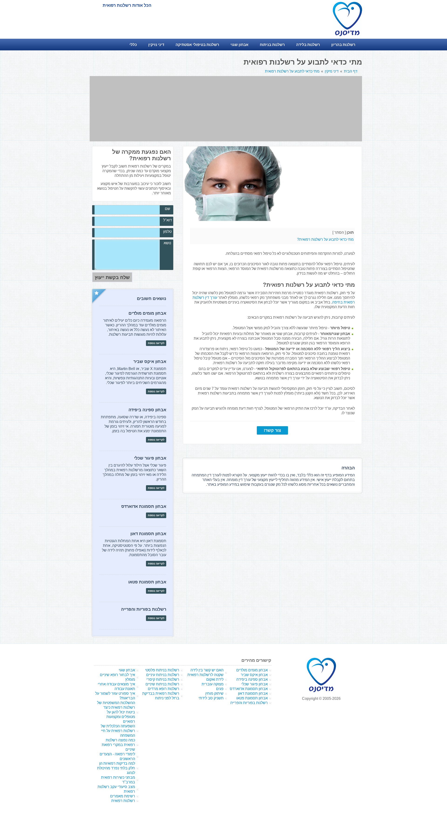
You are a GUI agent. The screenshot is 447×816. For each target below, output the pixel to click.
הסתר (339, 232)
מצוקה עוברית (213, 684)
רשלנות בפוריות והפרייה (249, 703)
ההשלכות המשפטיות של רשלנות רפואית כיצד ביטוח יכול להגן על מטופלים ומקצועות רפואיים (116, 712)
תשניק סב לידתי (211, 698)
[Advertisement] (226, 108)
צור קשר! (272, 430)
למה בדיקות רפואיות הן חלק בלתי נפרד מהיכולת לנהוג (116, 768)
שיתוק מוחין (214, 693)
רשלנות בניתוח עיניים (162, 675)
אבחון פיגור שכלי (254, 684)
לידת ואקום (215, 679)
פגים (220, 689)
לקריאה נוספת (156, 343)
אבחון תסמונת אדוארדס (249, 689)
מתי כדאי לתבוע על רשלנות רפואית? (325, 239)
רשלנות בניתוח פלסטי (162, 670)
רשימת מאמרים (122, 796)
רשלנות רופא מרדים (163, 689)
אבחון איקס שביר (254, 675)
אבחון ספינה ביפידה (252, 679)
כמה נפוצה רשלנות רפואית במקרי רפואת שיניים (118, 744)
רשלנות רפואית (123, 801)
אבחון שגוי (127, 670)
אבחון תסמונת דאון (253, 693)
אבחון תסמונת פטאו (252, 698)
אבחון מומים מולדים (252, 670)
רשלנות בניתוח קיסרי (162, 679)
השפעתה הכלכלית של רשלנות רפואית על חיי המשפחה (118, 730)
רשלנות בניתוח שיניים (162, 684)
